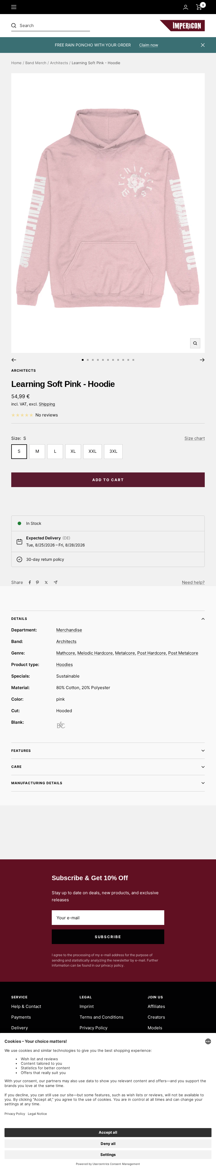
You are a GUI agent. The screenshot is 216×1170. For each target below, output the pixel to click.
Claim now (148, 44)
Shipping (47, 404)
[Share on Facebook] (30, 582)
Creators (156, 1017)
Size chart (194, 438)
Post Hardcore (151, 653)
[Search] (50, 25)
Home (16, 62)
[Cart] (199, 7)
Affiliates (156, 1006)
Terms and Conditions (101, 1017)
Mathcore (65, 653)
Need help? (193, 582)
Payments (21, 1017)
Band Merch (35, 62)
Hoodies (64, 664)
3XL (113, 451)
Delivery (19, 1027)
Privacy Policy (93, 1027)
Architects (59, 62)
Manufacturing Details (36, 783)
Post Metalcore (183, 653)
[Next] (202, 360)
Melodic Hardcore (95, 653)
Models (155, 1027)
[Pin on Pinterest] (37, 582)
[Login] (185, 7)
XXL (92, 451)
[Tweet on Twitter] (46, 582)
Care (16, 767)
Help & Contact (26, 1006)
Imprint (87, 1006)
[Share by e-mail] (55, 582)
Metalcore (125, 653)
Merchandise (69, 630)
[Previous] (13, 360)
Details (19, 619)
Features (21, 750)
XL (73, 451)
